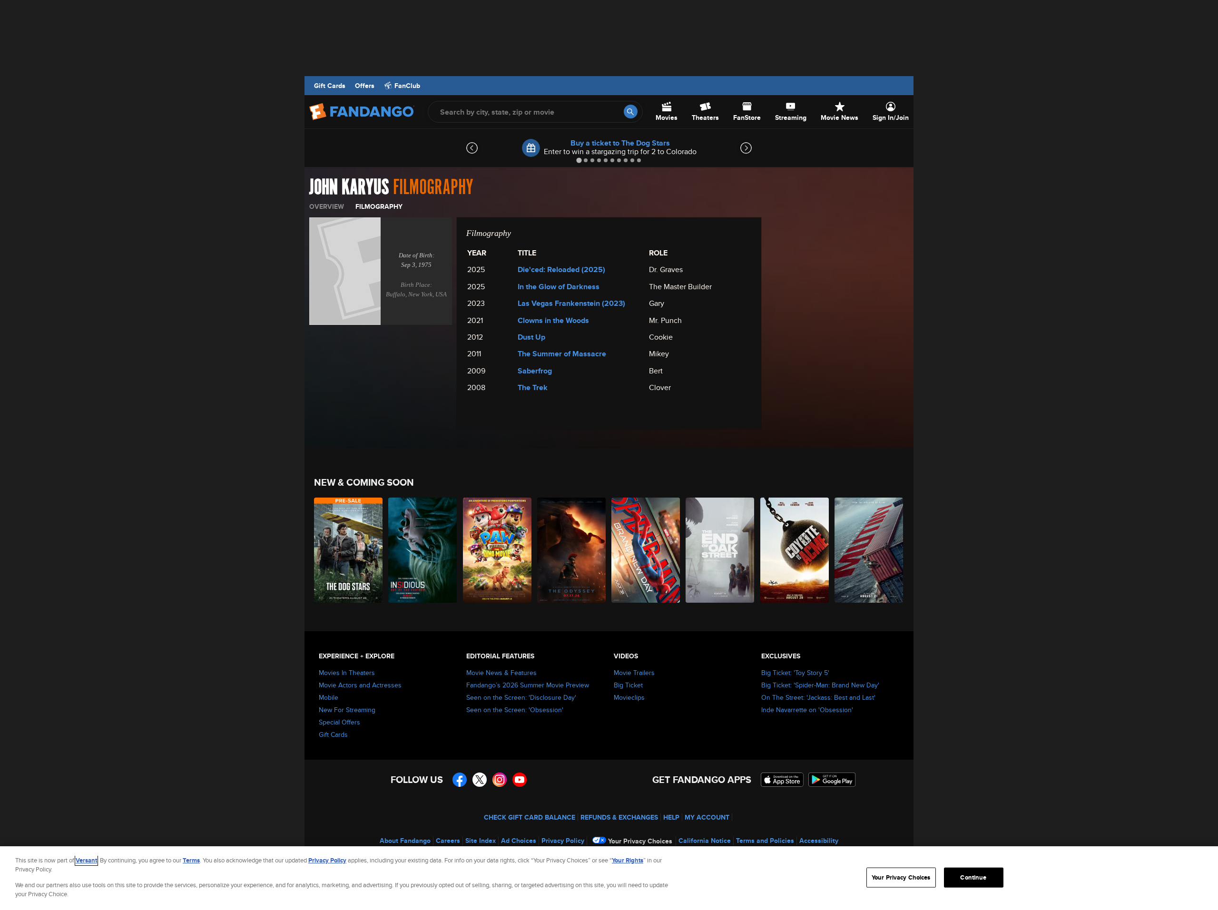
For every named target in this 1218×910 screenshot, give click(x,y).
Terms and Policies (765, 840)
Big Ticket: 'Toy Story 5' (795, 672)
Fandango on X (479, 780)
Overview (326, 206)
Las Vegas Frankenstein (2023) (571, 303)
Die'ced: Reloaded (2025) (561, 269)
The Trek (533, 387)
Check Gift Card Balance (529, 817)
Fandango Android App (832, 780)
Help (671, 817)
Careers (448, 840)
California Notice (704, 840)
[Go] (631, 111)
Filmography (379, 206)
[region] (609, 878)
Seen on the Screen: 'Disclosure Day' (521, 697)
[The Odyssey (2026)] (572, 550)
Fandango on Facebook (459, 780)
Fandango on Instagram (499, 780)
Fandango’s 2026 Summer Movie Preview (527, 685)
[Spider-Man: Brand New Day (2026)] (646, 550)
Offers (364, 85)
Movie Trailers (634, 672)
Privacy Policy (562, 840)
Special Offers (339, 722)
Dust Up (531, 337)
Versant (86, 860)
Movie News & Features (501, 672)
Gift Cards (329, 85)
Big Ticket (628, 685)
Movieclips (629, 697)
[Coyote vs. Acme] (795, 550)
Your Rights (627, 860)
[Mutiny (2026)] (869, 550)
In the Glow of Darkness (558, 286)
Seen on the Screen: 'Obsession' (514, 709)
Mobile (328, 697)
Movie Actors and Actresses (360, 685)
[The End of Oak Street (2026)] (720, 550)
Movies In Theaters (347, 672)
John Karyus (349, 187)
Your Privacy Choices (640, 841)
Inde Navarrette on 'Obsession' (807, 709)
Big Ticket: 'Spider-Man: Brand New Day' (820, 685)
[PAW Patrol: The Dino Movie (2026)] (497, 550)
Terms (191, 860)
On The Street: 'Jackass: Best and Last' (818, 697)
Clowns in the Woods (553, 320)
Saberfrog (535, 370)
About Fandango (405, 840)
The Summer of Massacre (562, 353)
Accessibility (818, 840)
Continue (973, 877)
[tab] (578, 160)
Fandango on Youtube (519, 780)
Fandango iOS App (782, 780)
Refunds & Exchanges (619, 817)
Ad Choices (518, 840)
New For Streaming (347, 709)
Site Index (480, 840)
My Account (707, 817)
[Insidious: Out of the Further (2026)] (423, 550)
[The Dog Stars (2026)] (348, 550)
